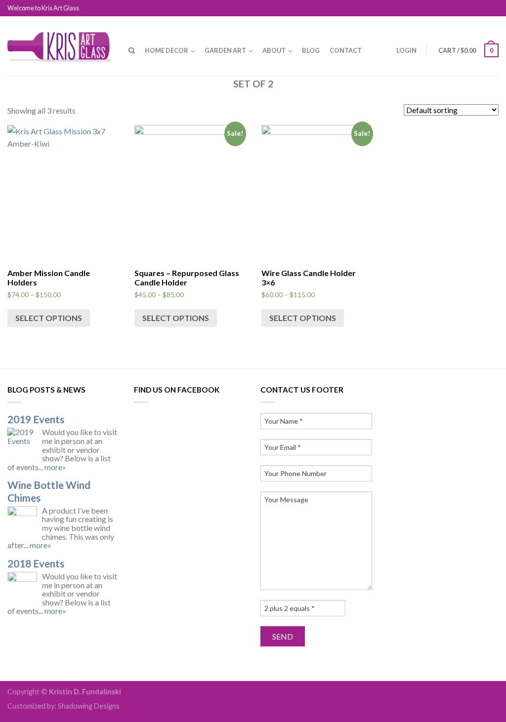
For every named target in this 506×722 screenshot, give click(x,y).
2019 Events (35, 419)
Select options (48, 317)
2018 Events (35, 563)
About (274, 50)
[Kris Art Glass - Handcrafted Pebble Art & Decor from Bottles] (59, 44)
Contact (346, 50)
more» (55, 467)
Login (406, 50)
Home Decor (166, 50)
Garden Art (225, 50)
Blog (311, 50)
